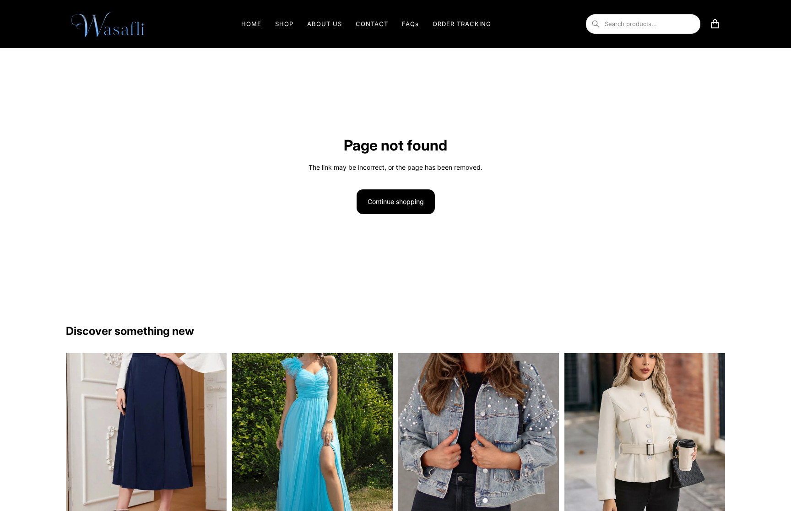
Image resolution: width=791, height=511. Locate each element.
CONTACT (372, 23)
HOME (251, 23)
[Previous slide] (79, 437)
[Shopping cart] (715, 23)
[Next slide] (213, 437)
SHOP (284, 23)
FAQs (410, 23)
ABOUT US (324, 23)
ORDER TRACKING (462, 23)
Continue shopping (396, 201)
